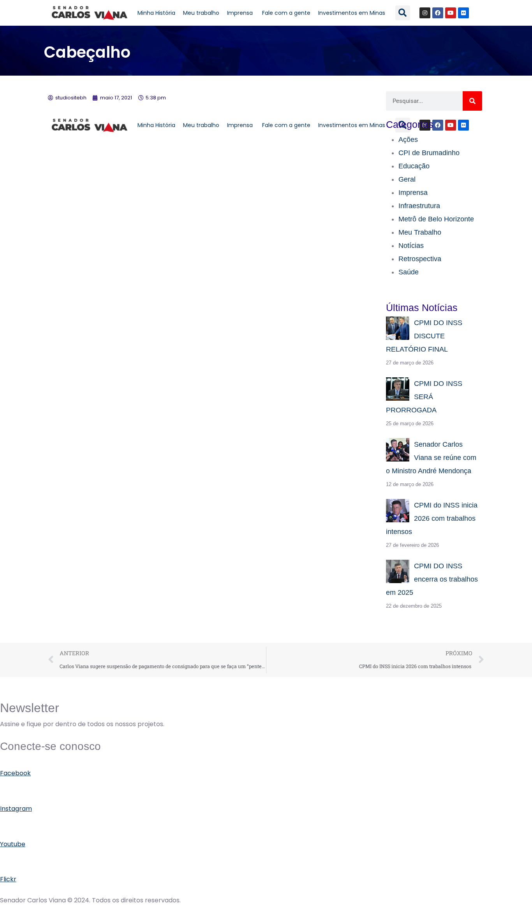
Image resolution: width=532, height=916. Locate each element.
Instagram (16, 808)
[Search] (472, 101)
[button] (402, 12)
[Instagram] (424, 12)
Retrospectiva (419, 259)
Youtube (12, 844)
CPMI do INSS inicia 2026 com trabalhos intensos (431, 518)
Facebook (15, 773)
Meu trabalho (201, 13)
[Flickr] (463, 12)
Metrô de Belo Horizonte (436, 219)
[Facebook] (437, 12)
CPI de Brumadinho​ (429, 153)
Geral (407, 179)
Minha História (156, 13)
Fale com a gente (286, 13)
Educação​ (414, 166)
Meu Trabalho (419, 232)
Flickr (8, 879)
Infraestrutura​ (419, 206)
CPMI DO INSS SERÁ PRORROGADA (424, 397)
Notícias (411, 245)
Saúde (408, 272)
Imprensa (240, 13)
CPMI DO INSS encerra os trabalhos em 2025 (432, 579)
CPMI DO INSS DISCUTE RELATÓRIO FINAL (424, 336)
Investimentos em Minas (351, 13)
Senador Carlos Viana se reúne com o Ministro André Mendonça (431, 457)
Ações (408, 139)
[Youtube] (450, 12)
